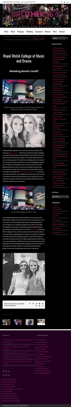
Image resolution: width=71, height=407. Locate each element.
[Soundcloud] (8, 371)
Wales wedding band (59, 224)
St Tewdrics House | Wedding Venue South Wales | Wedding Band (59, 50)
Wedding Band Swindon (10, 393)
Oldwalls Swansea (42, 359)
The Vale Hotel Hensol (43, 373)
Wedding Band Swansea (10, 382)
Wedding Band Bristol (9, 386)
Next (42, 38)
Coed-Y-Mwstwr (42, 344)
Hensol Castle (41, 349)
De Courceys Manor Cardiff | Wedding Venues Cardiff (59, 81)
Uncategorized (57, 220)
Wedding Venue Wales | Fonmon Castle (15, 353)
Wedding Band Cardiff (9, 379)
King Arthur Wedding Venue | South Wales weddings (59, 59)
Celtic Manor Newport (43, 370)
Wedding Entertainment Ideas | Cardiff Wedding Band (60, 156)
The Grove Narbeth (42, 368)
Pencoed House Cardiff (44, 361)
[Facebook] (3, 371)
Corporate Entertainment (57, 208)
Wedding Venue (58, 232)
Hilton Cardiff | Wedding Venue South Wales (59, 119)
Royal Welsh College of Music (28, 171)
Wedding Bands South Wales (11, 401)
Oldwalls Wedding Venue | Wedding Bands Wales (60, 165)
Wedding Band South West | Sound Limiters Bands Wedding (59, 174)
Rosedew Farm (41, 363)
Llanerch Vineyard (42, 342)
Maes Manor (40, 354)
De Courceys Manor (43, 347)
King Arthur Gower (42, 351)
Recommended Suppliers (57, 214)
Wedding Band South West (11, 398)
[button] (4, 322)
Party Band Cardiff (8, 384)
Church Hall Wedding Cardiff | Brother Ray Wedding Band (59, 147)
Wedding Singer (7, 391)
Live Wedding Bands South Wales (12, 389)
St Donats (40, 366)
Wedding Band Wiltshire (10, 396)
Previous (36, 38)
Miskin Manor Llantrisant (44, 356)
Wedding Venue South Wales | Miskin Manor (17, 357)
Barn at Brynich (41, 340)
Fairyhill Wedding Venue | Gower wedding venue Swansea (60, 97)
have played (33, 229)
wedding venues (14, 153)
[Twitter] (6, 371)
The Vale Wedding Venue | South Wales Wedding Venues (59, 183)
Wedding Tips (57, 228)
